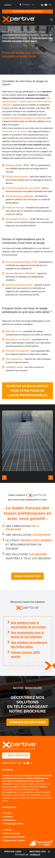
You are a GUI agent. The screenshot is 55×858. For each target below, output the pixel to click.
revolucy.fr (35, 854)
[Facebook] (50, 5)
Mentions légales (40, 852)
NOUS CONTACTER (27, 576)
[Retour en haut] (49, 852)
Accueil (5, 32)
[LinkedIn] (42, 5)
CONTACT (7, 5)
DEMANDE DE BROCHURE (27, 722)
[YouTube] (46, 5)
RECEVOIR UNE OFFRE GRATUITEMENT (27, 11)
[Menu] (51, 19)
